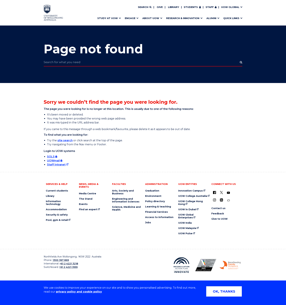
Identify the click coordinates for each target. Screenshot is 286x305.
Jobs (148, 222)
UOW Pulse (185, 233)
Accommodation (56, 209)
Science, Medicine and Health (126, 208)
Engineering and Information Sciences (125, 200)
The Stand (85, 198)
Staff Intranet (56, 164)
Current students (57, 190)
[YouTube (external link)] (228, 193)
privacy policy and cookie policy (79, 291)
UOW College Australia (192, 196)
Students (191, 7)
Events (83, 204)
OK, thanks (224, 291)
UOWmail (53, 160)
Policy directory (155, 201)
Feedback (217, 213)
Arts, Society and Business (123, 192)
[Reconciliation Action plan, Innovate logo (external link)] (181, 265)
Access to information (159, 217)
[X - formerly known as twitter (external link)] (221, 192)
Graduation (152, 190)
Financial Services (156, 212)
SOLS (51, 156)
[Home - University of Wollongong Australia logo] (53, 13)
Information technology (53, 203)
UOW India (185, 223)
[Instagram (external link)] (214, 200)
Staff (210, 7)
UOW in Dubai (187, 209)
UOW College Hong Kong (190, 203)
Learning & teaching (158, 206)
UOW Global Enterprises (185, 216)
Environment (153, 196)
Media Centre (87, 193)
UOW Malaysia (187, 228)
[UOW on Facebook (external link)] (214, 192)
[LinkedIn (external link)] (221, 200)
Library (173, 7)
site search (65, 140)
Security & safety (57, 214)
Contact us (218, 208)
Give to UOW (219, 219)
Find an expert (88, 209)
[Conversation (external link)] (228, 200)
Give (160, 7)
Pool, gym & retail (57, 220)
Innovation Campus (190, 190)
